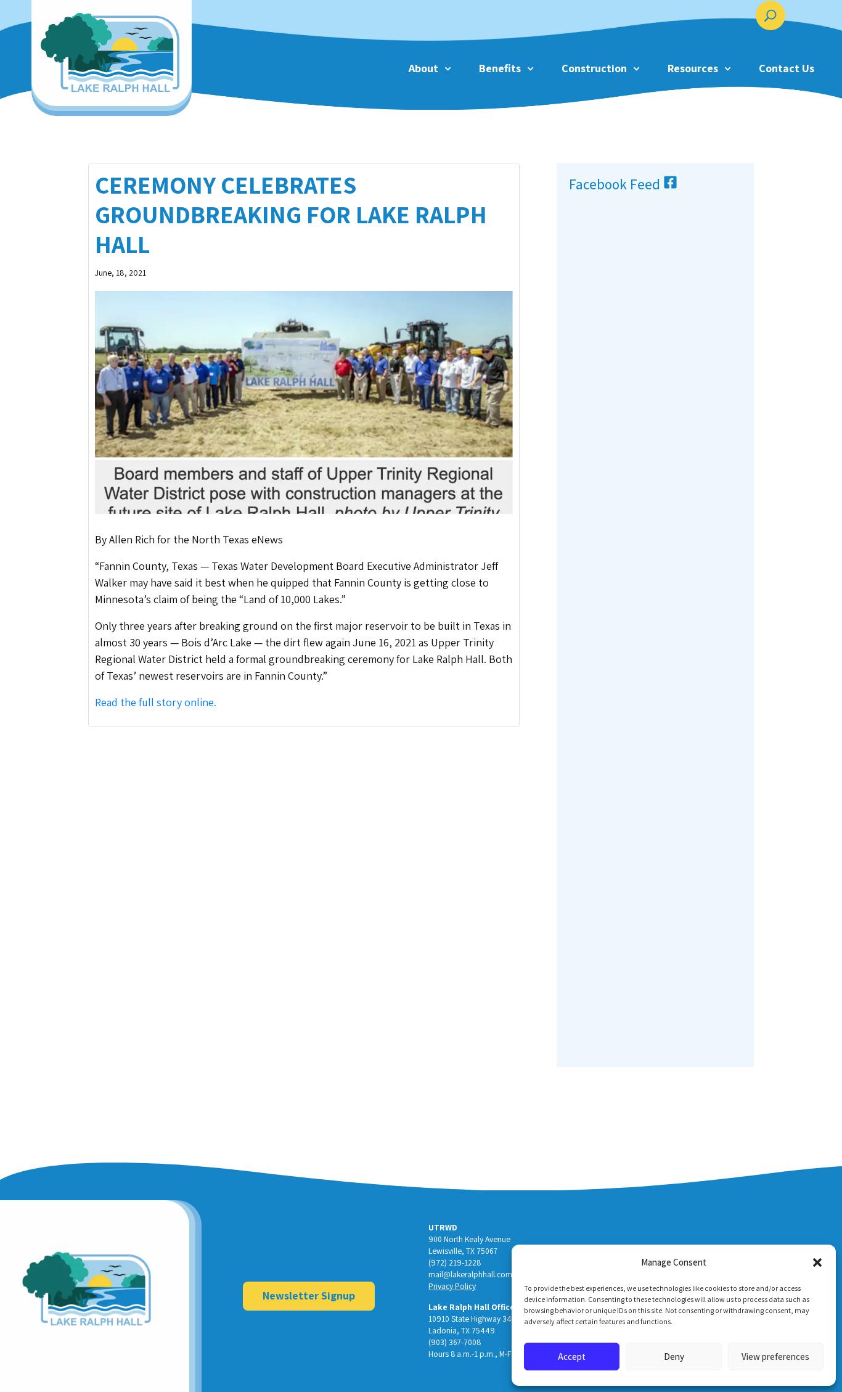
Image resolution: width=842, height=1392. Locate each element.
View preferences (775, 1356)
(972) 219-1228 (454, 1262)
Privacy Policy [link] (452, 1285)
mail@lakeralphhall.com (470, 1274)
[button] (817, 1262)
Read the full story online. (155, 702)
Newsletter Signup (309, 1295)
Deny (674, 1356)
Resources (693, 68)
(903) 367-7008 (454, 1342)
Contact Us (786, 68)
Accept (572, 1356)
